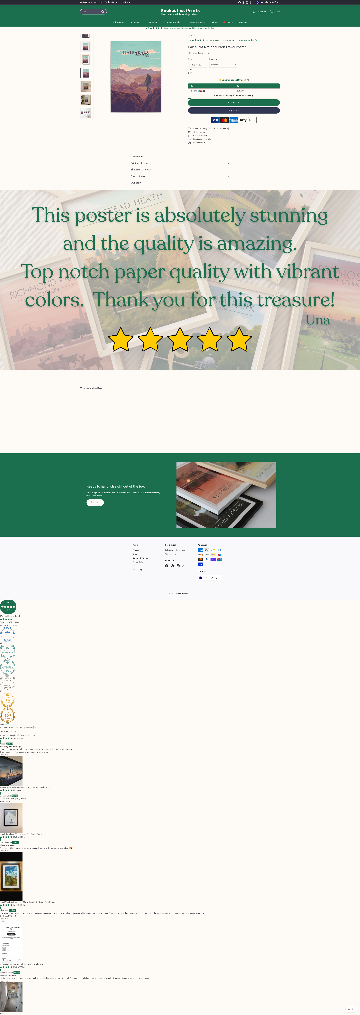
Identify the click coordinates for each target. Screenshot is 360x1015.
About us (136, 550)
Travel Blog (137, 569)
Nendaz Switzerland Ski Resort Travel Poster (24, 964)
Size (190, 59)
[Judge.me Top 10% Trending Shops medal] (180, 715)
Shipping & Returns (141, 169)
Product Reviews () (10, 727)
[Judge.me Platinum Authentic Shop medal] (180, 652)
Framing (213, 59)
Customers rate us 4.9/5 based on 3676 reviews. (226, 40)
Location (153, 22)
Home (190, 35)
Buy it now (234, 110)
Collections (135, 22)
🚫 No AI (228, 22)
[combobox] (93, 11)
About (215, 22)
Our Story (136, 182)
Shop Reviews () (29, 727)
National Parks (173, 22)
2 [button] (1, 1013)
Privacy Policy (138, 562)
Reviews (243, 22)
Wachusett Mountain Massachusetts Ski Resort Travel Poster (30, 902)
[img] (6, 738)
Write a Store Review (9, 625)
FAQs (135, 565)
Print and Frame (139, 163)
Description (137, 156)
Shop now (95, 502)
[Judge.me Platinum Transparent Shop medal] (180, 667)
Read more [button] (5, 754)
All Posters (118, 22)
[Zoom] (136, 76)
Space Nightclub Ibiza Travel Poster (20, 735)
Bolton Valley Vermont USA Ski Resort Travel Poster (27, 787)
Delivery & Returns (140, 558)
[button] (8, 607)
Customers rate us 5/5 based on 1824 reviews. (184, 28)
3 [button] (2, 1013)
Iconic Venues (196, 22)
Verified (3, 724)
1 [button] (0, 1013)
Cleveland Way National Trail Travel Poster (23, 834)
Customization (138, 176)
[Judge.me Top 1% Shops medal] (180, 700)
